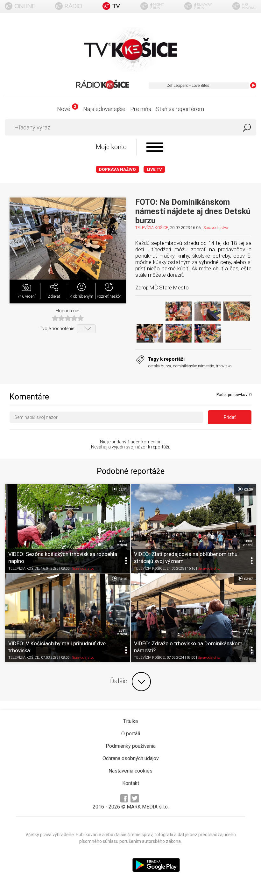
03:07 (248, 579)
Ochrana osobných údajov (130, 758)
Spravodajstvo (215, 227)
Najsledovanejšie (104, 109)
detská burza (159, 366)
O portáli (130, 734)
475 (122, 543)
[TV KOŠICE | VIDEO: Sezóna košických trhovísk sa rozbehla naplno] (67, 528)
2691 (122, 632)
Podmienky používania (131, 746)
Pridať (230, 417)
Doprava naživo (117, 169)
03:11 (122, 490)
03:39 (248, 490)
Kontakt (130, 783)
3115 (248, 632)
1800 (248, 543)
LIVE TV (154, 169)
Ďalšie (118, 681)
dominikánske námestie (193, 366)
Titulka (130, 721)
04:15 (122, 579)
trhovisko (223, 366)
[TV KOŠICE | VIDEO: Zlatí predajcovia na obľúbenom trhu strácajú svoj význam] (193, 528)
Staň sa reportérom (180, 109)
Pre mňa (140, 109)
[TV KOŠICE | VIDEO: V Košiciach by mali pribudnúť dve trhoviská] (67, 617)
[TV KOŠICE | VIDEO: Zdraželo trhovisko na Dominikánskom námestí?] (193, 617)
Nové (66, 109)
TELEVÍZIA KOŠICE (151, 227)
